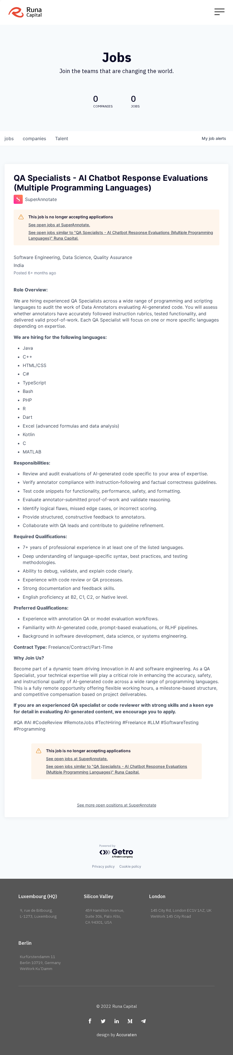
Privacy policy (103, 866)
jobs (9, 138)
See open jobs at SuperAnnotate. (59, 224)
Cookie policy (130, 866)
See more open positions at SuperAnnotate (116, 805)
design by (117, 1034)
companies (34, 138)
